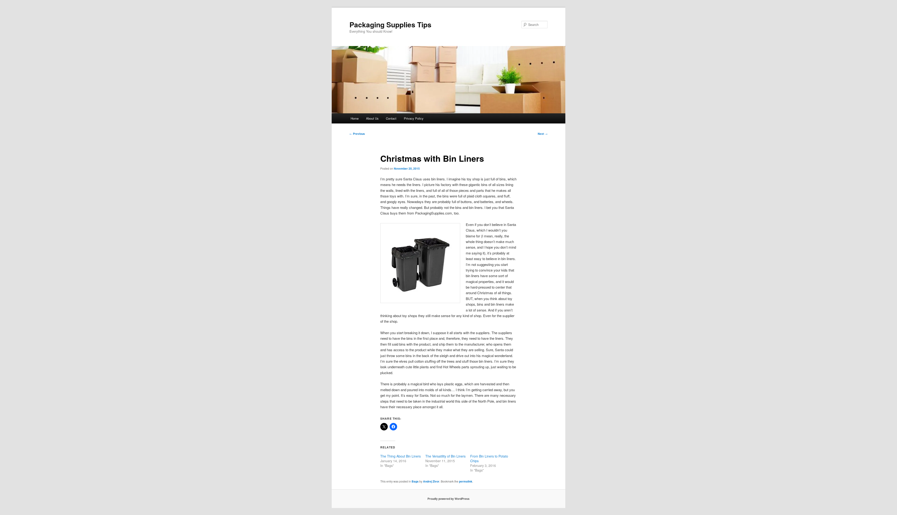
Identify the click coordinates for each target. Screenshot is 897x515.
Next (543, 134)
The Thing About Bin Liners (400, 456)
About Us (372, 118)
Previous (357, 134)
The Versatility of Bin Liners (445, 456)
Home (355, 118)
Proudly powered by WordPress (448, 499)
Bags (415, 481)
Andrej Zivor (431, 481)
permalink (465, 481)
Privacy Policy (414, 118)
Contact (391, 118)
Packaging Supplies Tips (390, 24)
